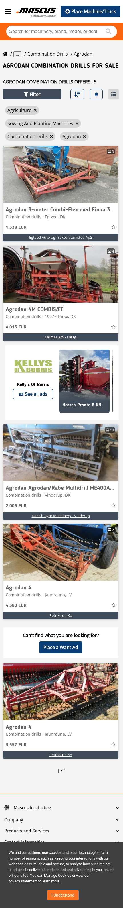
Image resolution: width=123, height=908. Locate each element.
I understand (62, 895)
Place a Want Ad (60, 647)
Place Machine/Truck (93, 11)
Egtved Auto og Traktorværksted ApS (60, 237)
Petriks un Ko (60, 615)
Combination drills (47, 54)
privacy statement (23, 881)
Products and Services (26, 831)
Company (13, 820)
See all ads (36, 394)
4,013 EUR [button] (16, 327)
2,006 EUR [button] (16, 506)
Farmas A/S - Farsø (60, 337)
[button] (32, 94)
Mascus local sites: (32, 808)
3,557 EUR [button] (16, 745)
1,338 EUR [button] (16, 227)
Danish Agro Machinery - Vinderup (61, 515)
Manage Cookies (57, 875)
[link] (60, 174)
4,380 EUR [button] (16, 605)
